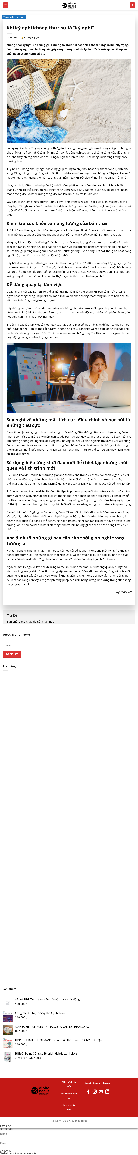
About (88, 1083)
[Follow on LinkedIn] (107, 1092)
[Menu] (5, 5)
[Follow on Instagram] (95, 1092)
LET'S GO (5, 1126)
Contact (96, 1083)
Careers (106, 1083)
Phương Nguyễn (32, 37)
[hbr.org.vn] (69, 5)
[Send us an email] (101, 1092)
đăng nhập (25, 621)
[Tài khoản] (132, 5)
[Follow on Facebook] (88, 1092)
